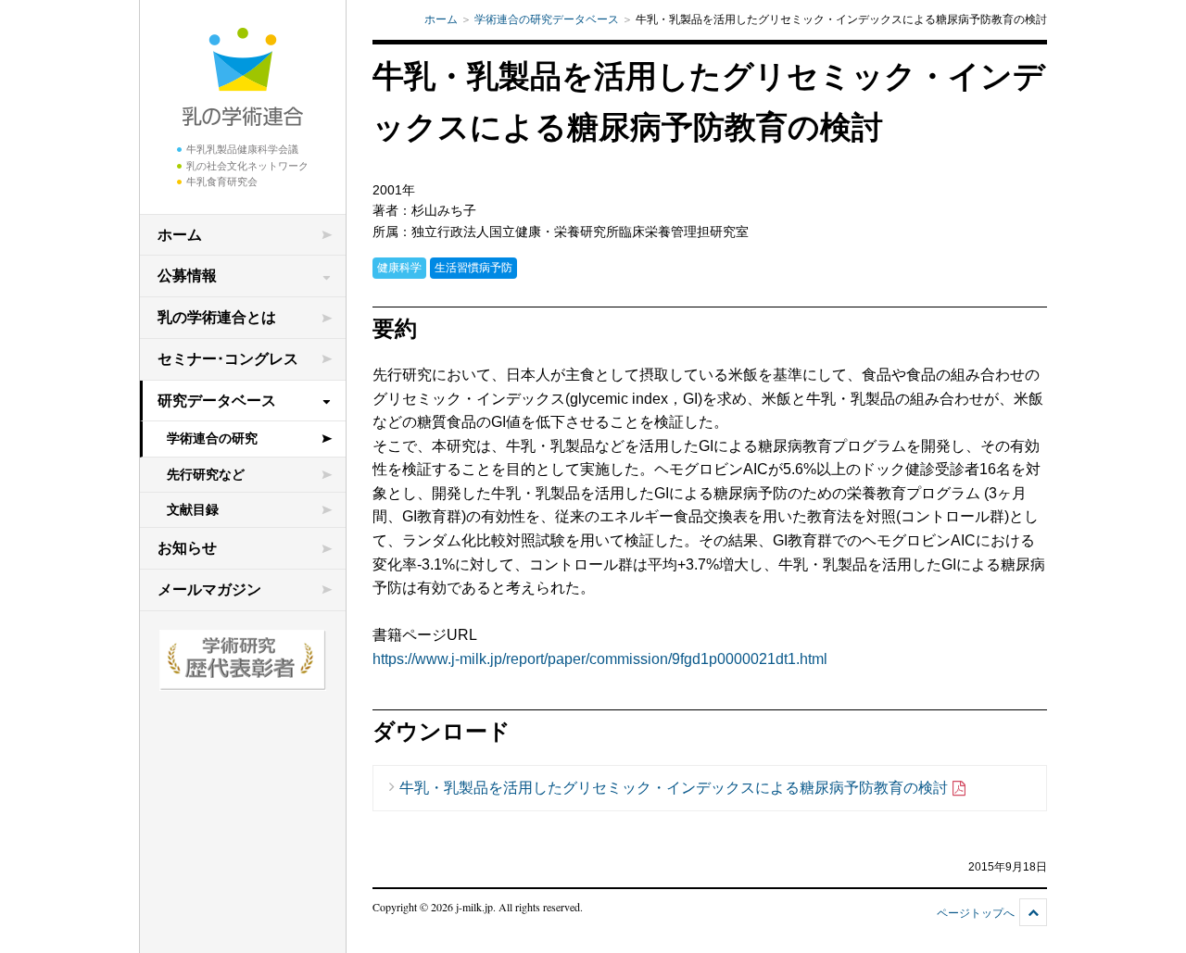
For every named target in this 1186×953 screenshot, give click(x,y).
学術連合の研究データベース (546, 19)
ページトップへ (976, 913)
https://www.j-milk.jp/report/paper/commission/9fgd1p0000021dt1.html (599, 659)
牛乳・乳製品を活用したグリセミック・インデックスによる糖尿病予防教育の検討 (673, 788)
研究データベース (217, 400)
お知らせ (187, 548)
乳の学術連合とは (217, 317)
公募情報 (187, 275)
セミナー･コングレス (228, 359)
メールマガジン (209, 589)
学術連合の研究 (212, 438)
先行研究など (206, 474)
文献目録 (193, 509)
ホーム (180, 235)
